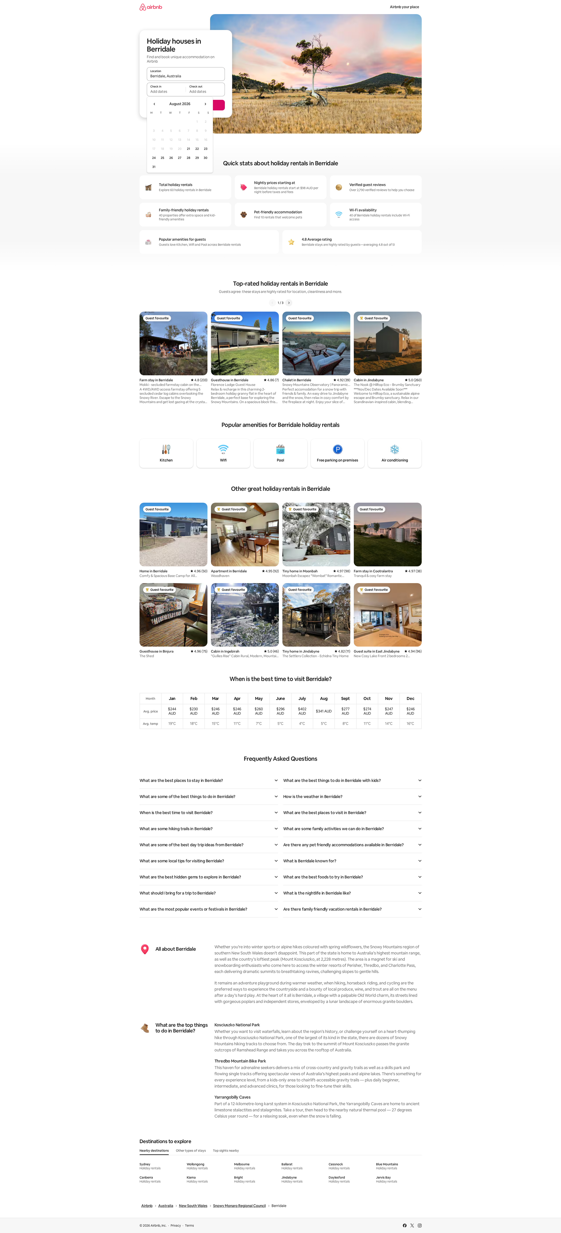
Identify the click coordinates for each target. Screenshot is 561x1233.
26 (171, 158)
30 (205, 158)
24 (154, 158)
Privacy (176, 1225)
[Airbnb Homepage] (151, 7)
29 (197, 158)
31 (153, 167)
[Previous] (272, 302)
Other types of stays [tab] (191, 1151)
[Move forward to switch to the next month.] (205, 104)
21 (188, 149)
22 (197, 149)
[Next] (288, 302)
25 (162, 158)
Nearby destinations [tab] (154, 1151)
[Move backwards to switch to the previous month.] (154, 104)
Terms (189, 1225)
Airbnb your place (404, 7)
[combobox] (185, 76)
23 (205, 149)
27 (179, 158)
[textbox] (166, 91)
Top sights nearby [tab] (226, 1151)
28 (188, 158)
